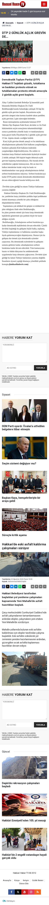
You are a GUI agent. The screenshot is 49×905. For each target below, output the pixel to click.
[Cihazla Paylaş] (24, 72)
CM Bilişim (10, 901)
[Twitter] (7, 72)
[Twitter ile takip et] (18, 892)
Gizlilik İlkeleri (37, 880)
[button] (36, 72)
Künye (17, 880)
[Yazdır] (32, 72)
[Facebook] (3, 72)
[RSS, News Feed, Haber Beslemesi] (37, 892)
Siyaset (20, 23)
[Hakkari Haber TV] (14, 4)
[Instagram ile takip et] (31, 892)
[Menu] (44, 4)
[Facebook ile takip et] (11, 892)
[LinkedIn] (16, 72)
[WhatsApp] (20, 72)
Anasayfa (9, 23)
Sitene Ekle (23, 884)
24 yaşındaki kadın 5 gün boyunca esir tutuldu (28, 13)
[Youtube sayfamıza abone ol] (24, 892)
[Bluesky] (11, 72)
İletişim (26, 880)
